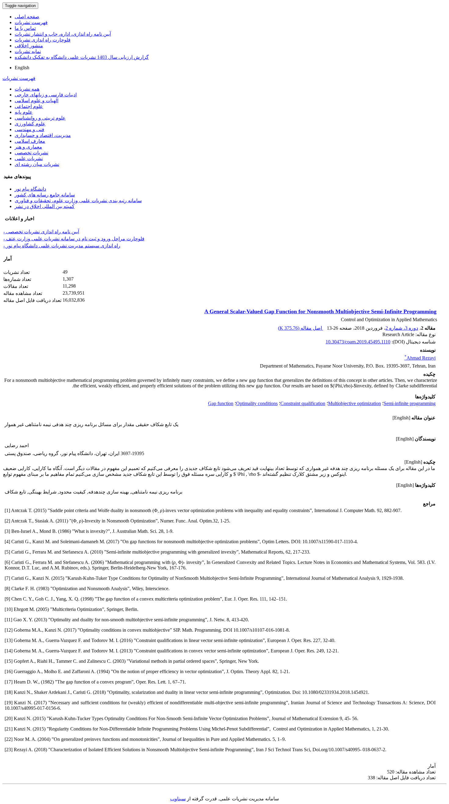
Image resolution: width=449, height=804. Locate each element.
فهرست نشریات (31, 22)
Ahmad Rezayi (420, 358)
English (22, 67)
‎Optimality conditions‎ (257, 403)
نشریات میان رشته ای (37, 164)
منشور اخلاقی (29, 45)
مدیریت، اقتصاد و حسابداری (43, 135)
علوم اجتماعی (29, 106)
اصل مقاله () (300, 328)
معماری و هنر (28, 146)
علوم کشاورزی (30, 123)
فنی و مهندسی (29, 129)
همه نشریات (27, 89)
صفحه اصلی (27, 16)
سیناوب (178, 798)
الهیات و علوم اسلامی (36, 100)
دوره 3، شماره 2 (401, 328)
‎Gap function (220, 403)
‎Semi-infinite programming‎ (410, 403)
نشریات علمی (29, 158)
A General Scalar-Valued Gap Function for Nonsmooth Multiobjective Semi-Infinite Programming (320, 311)
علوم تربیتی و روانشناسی (40, 117)
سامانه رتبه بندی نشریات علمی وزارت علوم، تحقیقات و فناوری (78, 200)
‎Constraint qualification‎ (302, 403)
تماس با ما (25, 28)
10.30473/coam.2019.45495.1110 (358, 341)
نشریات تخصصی (31, 152)
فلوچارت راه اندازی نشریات (43, 39)
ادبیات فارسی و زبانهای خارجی (46, 94)
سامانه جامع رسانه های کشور (45, 194)
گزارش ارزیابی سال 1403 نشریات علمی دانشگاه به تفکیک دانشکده (82, 57)
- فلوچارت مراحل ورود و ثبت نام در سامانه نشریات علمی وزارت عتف (73, 238)
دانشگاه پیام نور (30, 189)
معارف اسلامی (30, 141)
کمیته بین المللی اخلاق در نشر (45, 206)
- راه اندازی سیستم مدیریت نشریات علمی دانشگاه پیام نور (61, 245)
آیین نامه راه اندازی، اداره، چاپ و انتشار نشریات (63, 34)
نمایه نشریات (28, 51)
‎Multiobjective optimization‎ (354, 403)
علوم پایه (24, 112)
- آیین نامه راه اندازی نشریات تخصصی (41, 231)
